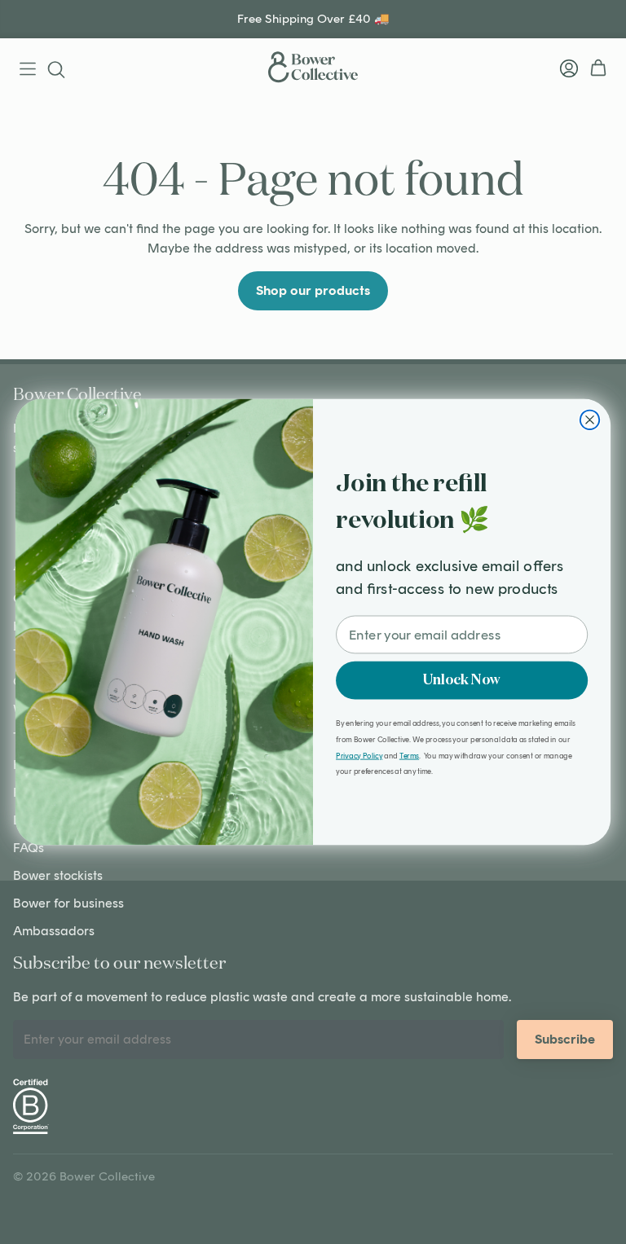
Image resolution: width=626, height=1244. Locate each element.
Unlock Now (461, 680)
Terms (409, 755)
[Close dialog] (589, 420)
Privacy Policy (359, 755)
